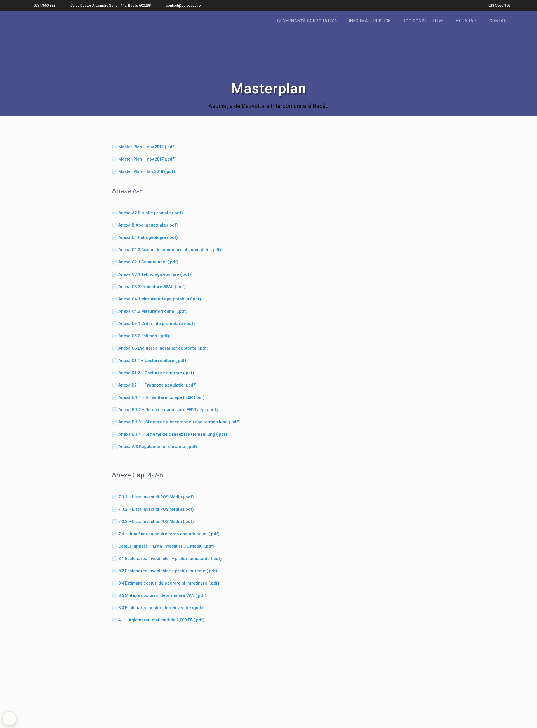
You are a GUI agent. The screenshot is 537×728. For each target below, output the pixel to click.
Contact (499, 20)
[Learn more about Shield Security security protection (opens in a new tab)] (9, 718)
